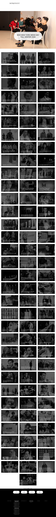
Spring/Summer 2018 (17, 504)
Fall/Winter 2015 (16, 507)
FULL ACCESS (31, 501)
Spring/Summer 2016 (17, 506)
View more (9, 58)
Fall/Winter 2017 (16, 505)
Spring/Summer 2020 (17, 502)
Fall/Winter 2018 (16, 510)
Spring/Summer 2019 (17, 503)
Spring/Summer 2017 (17, 505)
